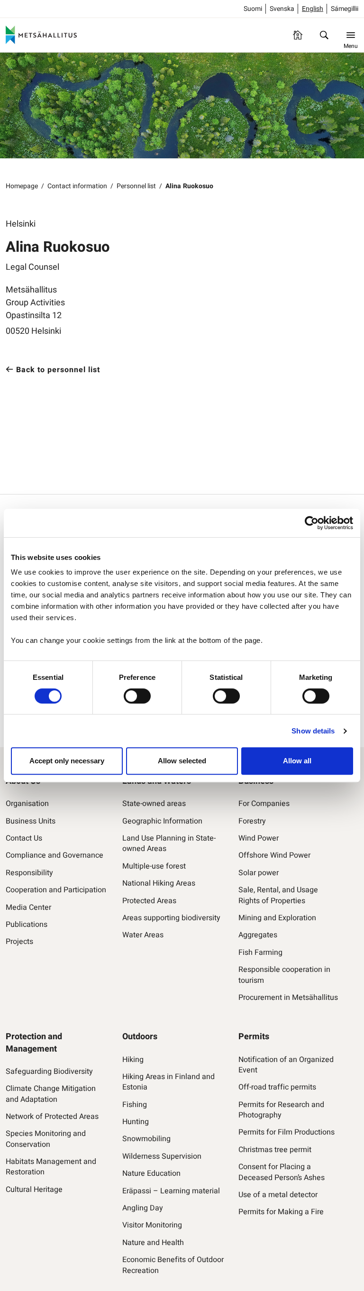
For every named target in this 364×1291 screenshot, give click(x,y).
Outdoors (139, 1037)
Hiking (133, 1059)
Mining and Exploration (277, 918)
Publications (26, 924)
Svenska (282, 9)
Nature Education (151, 1173)
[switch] (137, 696)
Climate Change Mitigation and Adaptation (51, 1094)
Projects (19, 941)
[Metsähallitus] (41, 35)
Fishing (134, 1104)
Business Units (30, 821)
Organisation (27, 803)
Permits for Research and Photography (281, 1110)
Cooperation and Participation (56, 890)
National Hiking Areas (158, 883)
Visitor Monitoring (152, 1225)
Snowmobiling (146, 1139)
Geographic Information (162, 821)
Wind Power (258, 838)
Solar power (258, 873)
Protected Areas (149, 901)
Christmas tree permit (274, 1150)
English (312, 9)
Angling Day (142, 1208)
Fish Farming (260, 952)
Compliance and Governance (54, 855)
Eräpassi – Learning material (171, 1191)
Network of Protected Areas (52, 1116)
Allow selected (182, 761)
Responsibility (29, 873)
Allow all (297, 761)
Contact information (77, 186)
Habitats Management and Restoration (51, 1167)
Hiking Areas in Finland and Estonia (168, 1082)
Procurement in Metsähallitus (288, 997)
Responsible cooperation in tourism (284, 975)
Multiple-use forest (154, 866)
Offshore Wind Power (274, 855)
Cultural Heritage (34, 1189)
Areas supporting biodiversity (171, 918)
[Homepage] (297, 35)
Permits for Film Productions (286, 1132)
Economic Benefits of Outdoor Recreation (173, 1265)
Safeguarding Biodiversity (49, 1071)
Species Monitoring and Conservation (46, 1139)
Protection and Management (34, 1042)
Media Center (28, 907)
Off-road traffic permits (277, 1087)
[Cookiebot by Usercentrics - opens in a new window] (311, 523)
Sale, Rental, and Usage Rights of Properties (278, 895)
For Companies (264, 803)
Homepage (22, 186)
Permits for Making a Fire (281, 1212)
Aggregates (257, 935)
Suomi (253, 9)
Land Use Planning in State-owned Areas (169, 843)
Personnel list (136, 186)
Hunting (135, 1122)
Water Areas (143, 935)
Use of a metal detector (278, 1195)
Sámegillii (344, 9)
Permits (253, 1037)
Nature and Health (153, 1242)
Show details (313, 731)
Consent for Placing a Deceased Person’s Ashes (281, 1172)
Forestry (252, 821)
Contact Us (24, 838)
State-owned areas (154, 803)
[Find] (324, 35)
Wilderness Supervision (161, 1156)
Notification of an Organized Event (286, 1065)
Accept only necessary (66, 761)
